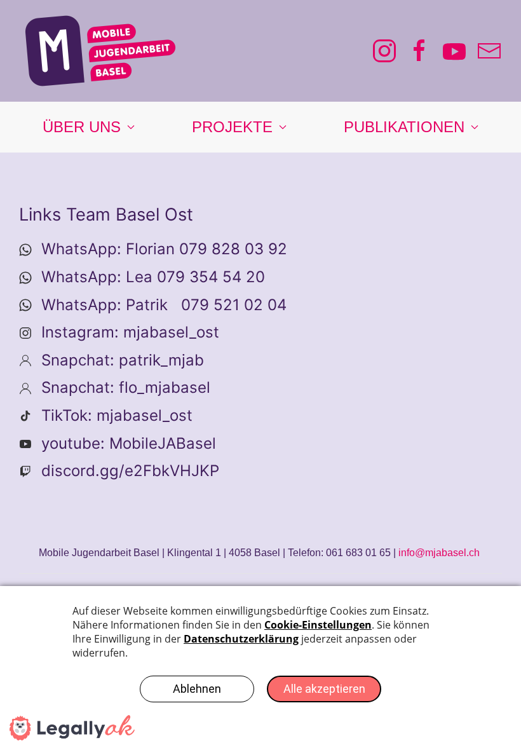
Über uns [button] (82, 126)
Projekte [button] (232, 126)
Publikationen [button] (404, 126)
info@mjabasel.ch (439, 552)
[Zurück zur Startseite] (100, 51)
